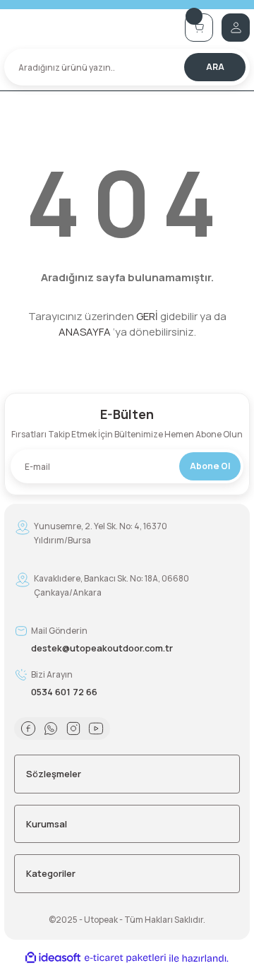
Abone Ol (210, 466)
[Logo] (90, 27)
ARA (215, 67)
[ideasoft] (53, 958)
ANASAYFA (85, 331)
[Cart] (199, 27)
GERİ (147, 316)
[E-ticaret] (125, 957)
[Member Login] (236, 27)
